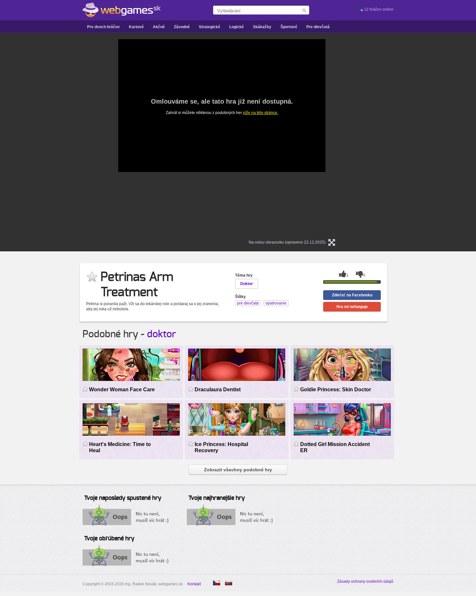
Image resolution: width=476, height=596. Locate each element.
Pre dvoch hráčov (103, 27)
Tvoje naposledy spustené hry (122, 498)
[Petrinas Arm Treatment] (216, 582)
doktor (161, 334)
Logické (236, 27)
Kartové (136, 27)
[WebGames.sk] (122, 10)
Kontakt (194, 584)
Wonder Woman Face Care (122, 389)
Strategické (209, 27)
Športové (288, 27)
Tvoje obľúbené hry (109, 539)
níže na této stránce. (260, 112)
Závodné (182, 27)
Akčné (159, 27)
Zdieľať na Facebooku (352, 295)
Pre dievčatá (318, 27)
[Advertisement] (44, 136)
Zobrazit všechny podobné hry (238, 469)
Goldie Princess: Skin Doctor (335, 389)
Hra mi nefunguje (352, 306)
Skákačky (262, 27)
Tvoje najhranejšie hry (216, 498)
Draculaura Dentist (218, 389)
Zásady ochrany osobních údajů (365, 581)
